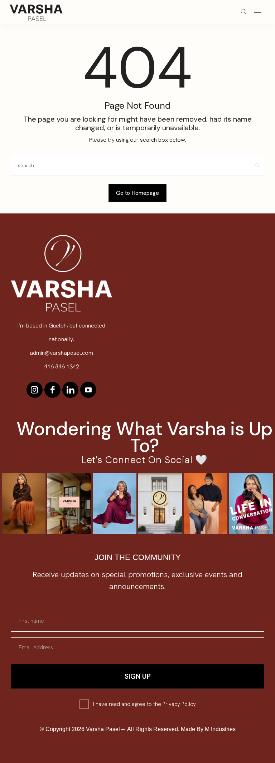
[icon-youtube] (88, 390)
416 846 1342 (61, 366)
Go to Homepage (137, 193)
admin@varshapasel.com (61, 353)
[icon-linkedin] (70, 390)
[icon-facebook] (52, 390)
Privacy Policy (179, 704)
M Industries (220, 729)
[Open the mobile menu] (257, 13)
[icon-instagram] (34, 390)
